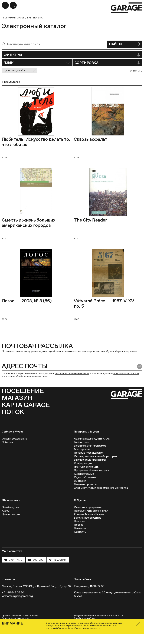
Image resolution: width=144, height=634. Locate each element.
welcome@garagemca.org (17, 596)
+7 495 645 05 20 (13, 592)
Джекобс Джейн (14, 70)
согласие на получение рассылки (72, 373)
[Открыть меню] (5, 5)
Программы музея (13, 18)
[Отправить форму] (139, 366)
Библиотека (34, 18)
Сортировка (86, 63)
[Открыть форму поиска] (13, 5)
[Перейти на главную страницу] (126, 8)
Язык (8, 63)
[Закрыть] (138, 624)
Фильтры (13, 55)
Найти (115, 44)
